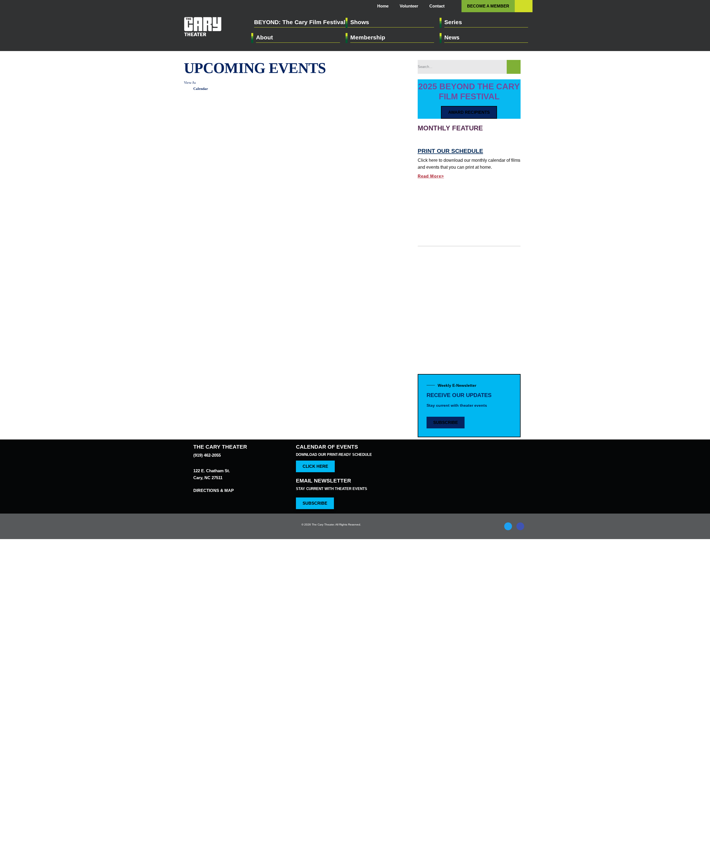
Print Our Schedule (449, 208)
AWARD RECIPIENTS (469, 111)
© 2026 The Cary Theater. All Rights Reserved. (332, 533)
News (452, 37)
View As (190, 82)
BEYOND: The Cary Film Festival (299, 22)
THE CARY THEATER (218, 451)
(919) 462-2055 (208, 459)
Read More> (432, 233)
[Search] (514, 67)
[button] (524, 6)
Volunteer (405, 6)
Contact (436, 6)
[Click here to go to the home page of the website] (236, 536)
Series (453, 22)
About (265, 37)
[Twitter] (508, 536)
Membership (368, 37)
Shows (359, 22)
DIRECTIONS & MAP (213, 494)
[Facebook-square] (520, 536)
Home (377, 6)
